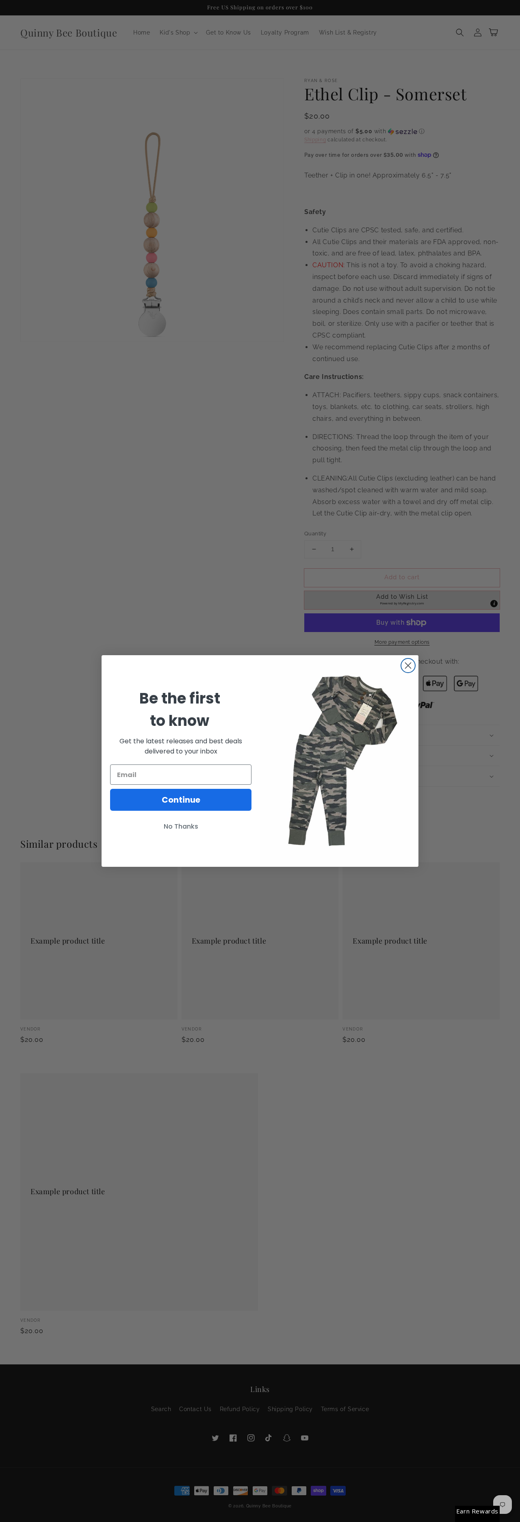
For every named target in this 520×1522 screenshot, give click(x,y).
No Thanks (181, 826)
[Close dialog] (408, 665)
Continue (181, 799)
